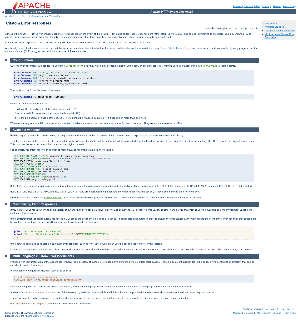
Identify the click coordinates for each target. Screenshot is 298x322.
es (236, 28)
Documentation (38, 16)
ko (252, 28)
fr (241, 28)
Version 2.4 (54, 16)
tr (257, 28)
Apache (9, 16)
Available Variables (274, 27)
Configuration (271, 23)
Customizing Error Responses (280, 30)
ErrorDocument (74, 66)
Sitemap (277, 6)
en (230, 28)
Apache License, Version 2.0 (39, 316)
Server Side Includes (171, 48)
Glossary (266, 6)
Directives (249, 6)
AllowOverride (208, 66)
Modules (237, 6)
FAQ (257, 6)
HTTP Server (22, 16)
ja (246, 28)
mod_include (18, 303)
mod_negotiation (41, 303)
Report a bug (289, 6)
